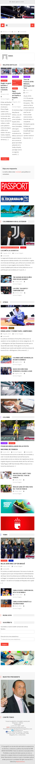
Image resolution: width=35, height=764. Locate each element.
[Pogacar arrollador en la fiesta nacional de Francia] (17, 430)
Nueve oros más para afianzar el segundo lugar (22, 370)
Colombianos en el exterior (17, 83)
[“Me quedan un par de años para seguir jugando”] (6, 279)
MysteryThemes (20, 762)
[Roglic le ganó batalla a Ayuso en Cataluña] (6, 71)
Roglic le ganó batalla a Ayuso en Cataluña (6, 86)
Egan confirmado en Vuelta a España (16, 94)
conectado (18, 172)
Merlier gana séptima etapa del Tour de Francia (23, 488)
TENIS (5, 534)
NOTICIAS (4, 81)
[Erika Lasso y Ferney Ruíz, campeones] (17, 315)
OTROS (5, 302)
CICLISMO (4, 77)
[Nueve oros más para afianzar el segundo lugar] (6, 371)
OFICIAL (15, 88)
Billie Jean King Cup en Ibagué (13, 563)
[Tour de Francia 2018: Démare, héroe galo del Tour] (29, 71)
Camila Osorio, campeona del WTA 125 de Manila (23, 591)
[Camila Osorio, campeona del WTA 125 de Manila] (6, 592)
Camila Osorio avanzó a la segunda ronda (22, 603)
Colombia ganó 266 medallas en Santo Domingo (23, 359)
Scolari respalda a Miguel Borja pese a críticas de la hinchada (6, 159)
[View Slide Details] (17, 12)
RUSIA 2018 (7, 615)
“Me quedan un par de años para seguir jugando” (22, 278)
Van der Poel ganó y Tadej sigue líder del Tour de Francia (22, 475)
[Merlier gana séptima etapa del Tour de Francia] (6, 488)
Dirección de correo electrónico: (10, 636)
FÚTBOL (23, 247)
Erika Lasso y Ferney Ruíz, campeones (16, 331)
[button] (15, 42)
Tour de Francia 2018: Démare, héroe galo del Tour (29, 83)
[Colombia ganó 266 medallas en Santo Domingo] (6, 359)
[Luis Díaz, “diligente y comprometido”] (6, 290)
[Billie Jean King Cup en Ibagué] (17, 548)
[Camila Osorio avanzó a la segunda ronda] (6, 603)
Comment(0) (23, 32)
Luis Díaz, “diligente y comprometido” (20, 289)
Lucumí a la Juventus (9, 250)
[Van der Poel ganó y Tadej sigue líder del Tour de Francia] (6, 475)
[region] (17, 12)
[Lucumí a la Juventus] (17, 234)
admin (15, 32)
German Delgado (5, 99)
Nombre (3, 629)
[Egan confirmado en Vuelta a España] (17, 71)
